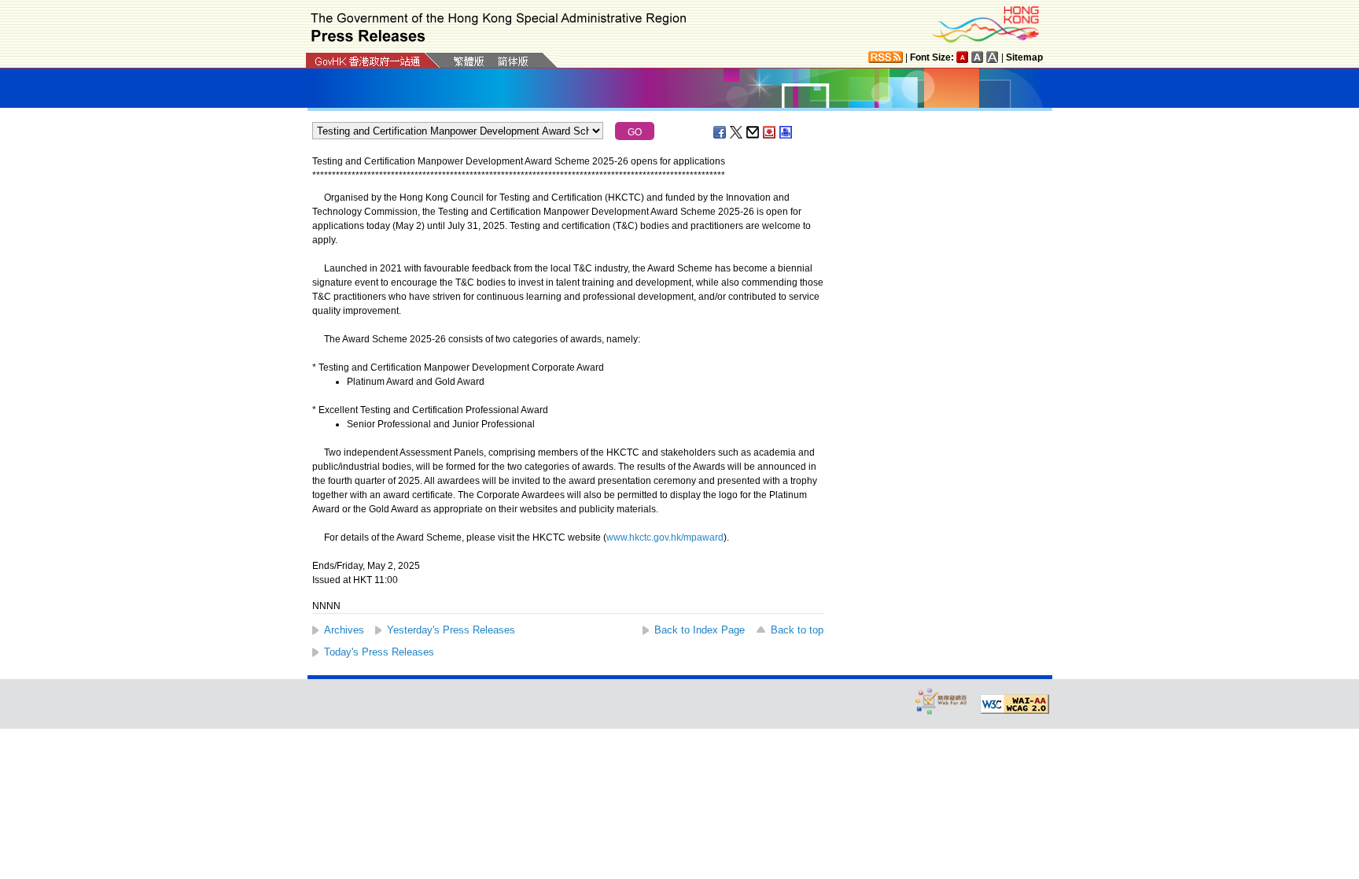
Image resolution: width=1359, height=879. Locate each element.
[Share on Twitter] (737, 132)
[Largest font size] (992, 57)
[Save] (770, 132)
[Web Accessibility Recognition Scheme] (941, 701)
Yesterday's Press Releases (451, 630)
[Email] (753, 132)
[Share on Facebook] (720, 132)
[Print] (786, 132)
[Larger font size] (977, 57)
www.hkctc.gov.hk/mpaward (665, 537)
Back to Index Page (699, 630)
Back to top (797, 630)
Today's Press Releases (379, 652)
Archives (344, 630)
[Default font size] (962, 57)
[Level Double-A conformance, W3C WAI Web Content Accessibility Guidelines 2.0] (1014, 704)
